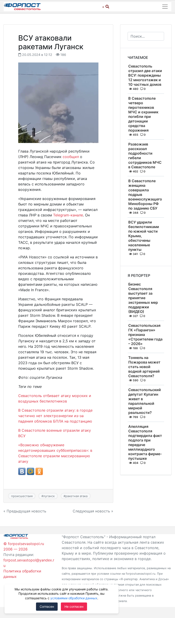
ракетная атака (76, 496)
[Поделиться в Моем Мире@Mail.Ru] (30, 471)
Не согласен (73, 606)
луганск (49, 496)
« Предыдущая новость (24, 511)
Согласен (47, 606)
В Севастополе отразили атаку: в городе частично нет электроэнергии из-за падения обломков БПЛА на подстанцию (55, 415)
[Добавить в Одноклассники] (39, 471)
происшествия (22, 496)
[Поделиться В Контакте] (22, 471)
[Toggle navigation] (165, 6)
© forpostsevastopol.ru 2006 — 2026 (23, 546)
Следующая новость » (93, 511)
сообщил (71, 156)
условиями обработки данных (73, 598)
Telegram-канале (68, 215)
